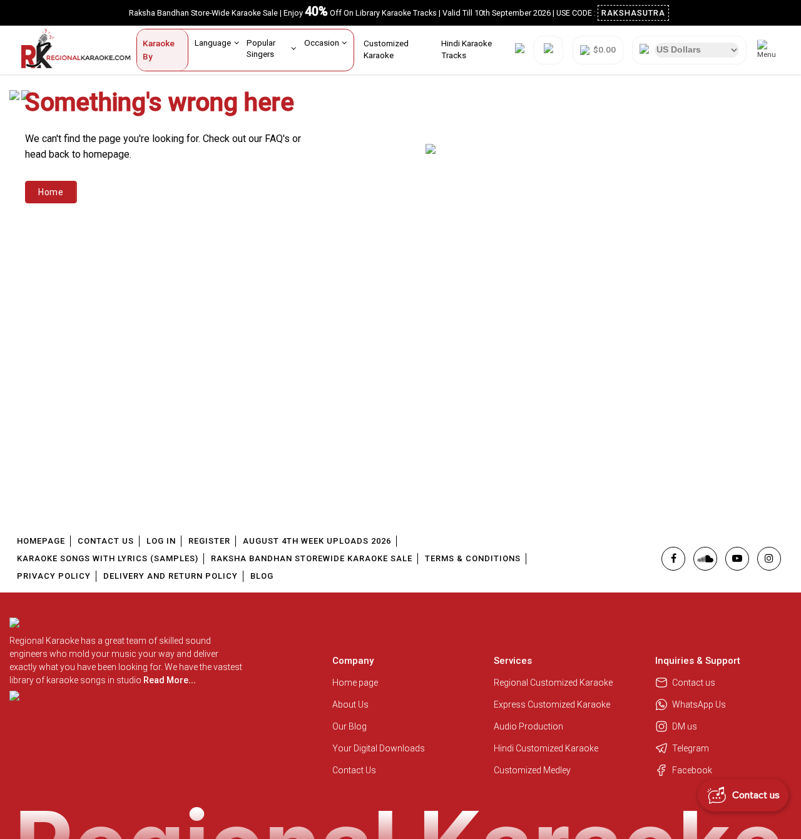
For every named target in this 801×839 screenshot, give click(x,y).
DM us (684, 726)
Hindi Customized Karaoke (547, 748)
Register (209, 541)
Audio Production (528, 726)
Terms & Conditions (473, 558)
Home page (355, 683)
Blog (261, 576)
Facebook (692, 770)
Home (51, 192)
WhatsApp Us (699, 704)
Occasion (321, 43)
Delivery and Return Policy (170, 576)
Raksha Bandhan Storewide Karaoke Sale (311, 558)
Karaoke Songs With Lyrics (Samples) (107, 558)
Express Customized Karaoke (553, 704)
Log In (161, 541)
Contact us (693, 683)
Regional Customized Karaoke (554, 683)
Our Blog (349, 726)
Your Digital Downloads (378, 748)
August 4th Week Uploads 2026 (317, 541)
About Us (350, 704)
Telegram (690, 748)
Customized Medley (533, 770)
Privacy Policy (54, 576)
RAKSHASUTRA (633, 13)
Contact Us (106, 541)
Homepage (41, 541)
